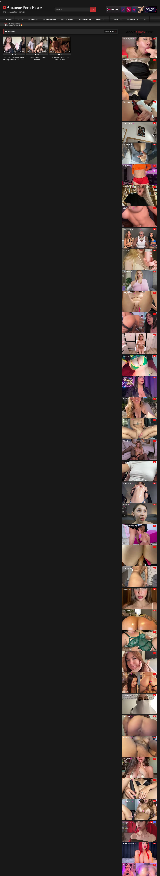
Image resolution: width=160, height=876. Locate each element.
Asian (145, 19)
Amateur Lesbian (85, 19)
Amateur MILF (101, 19)
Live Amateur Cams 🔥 (13, 25)
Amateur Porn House (24, 7)
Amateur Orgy (132, 19)
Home (10, 19)
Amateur (20, 19)
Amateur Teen (117, 19)
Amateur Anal (33, 19)
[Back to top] (152, 869)
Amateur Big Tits (49, 19)
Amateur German (67, 19)
